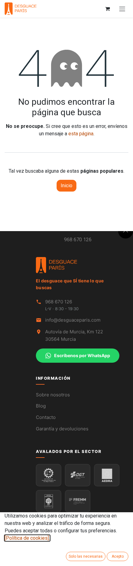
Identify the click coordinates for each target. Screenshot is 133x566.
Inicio (66, 185)
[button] (125, 231)
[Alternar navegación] (122, 8)
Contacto (46, 417)
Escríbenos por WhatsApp (82, 355)
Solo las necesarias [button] (86, 556)
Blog (41, 406)
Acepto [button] (118, 556)
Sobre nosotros (53, 395)
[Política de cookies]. (27, 538)
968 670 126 (78, 240)
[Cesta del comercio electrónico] (107, 8)
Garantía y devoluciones (62, 429)
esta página (80, 134)
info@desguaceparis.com (73, 320)
